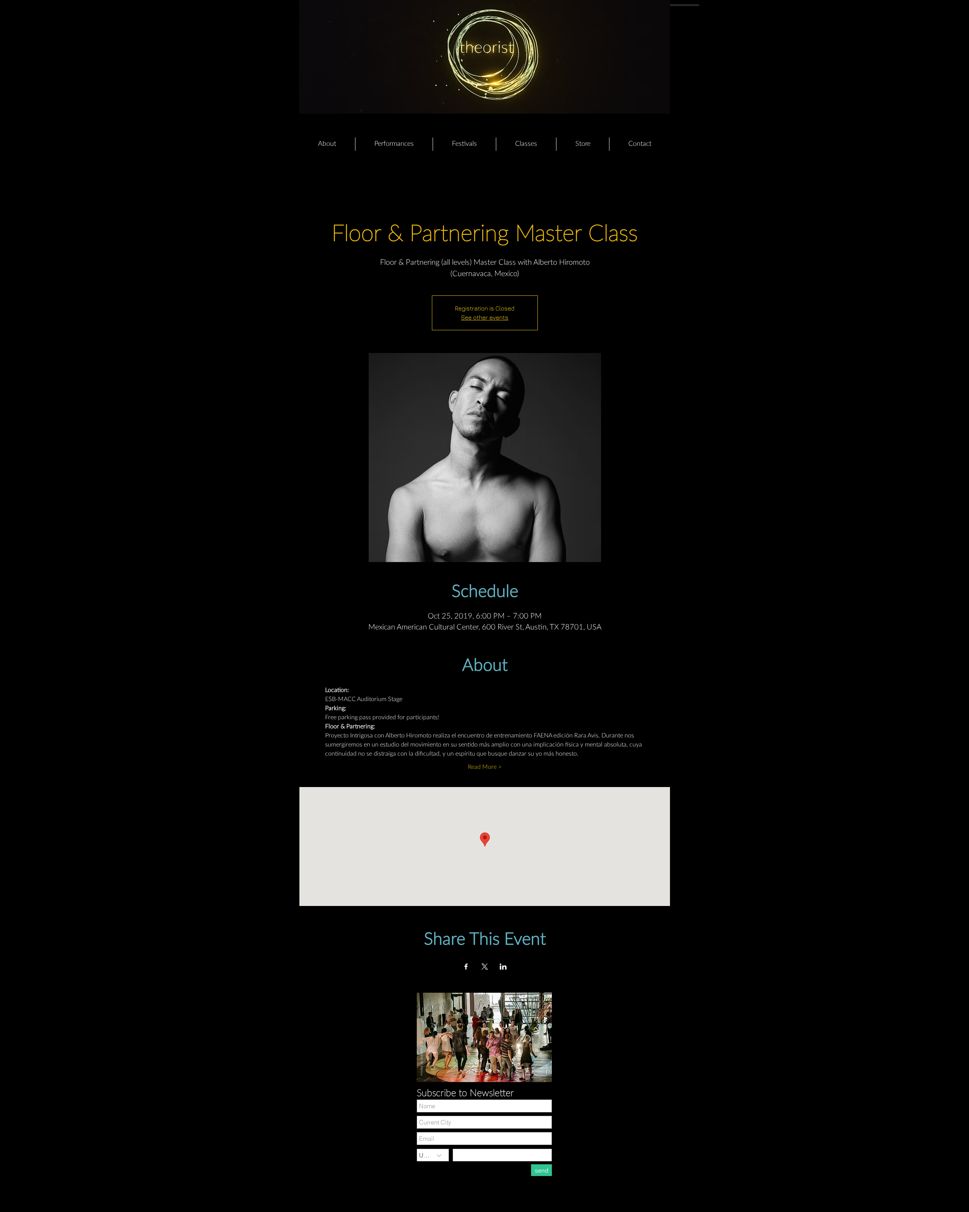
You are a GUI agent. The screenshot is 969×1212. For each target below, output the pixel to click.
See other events (484, 317)
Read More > (485, 767)
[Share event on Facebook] (466, 967)
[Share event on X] (484, 967)
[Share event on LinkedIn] (503, 967)
